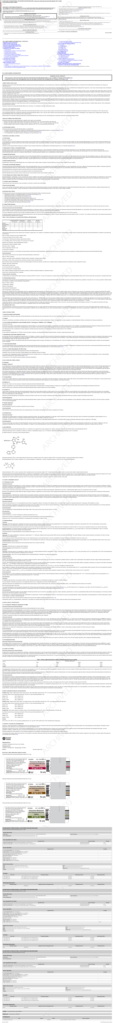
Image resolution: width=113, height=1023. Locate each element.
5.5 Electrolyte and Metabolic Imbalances (12, 54)
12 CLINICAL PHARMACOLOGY (65, 54)
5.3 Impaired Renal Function (10, 52)
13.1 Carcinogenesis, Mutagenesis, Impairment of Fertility (70, 60)
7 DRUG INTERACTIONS (9, 62)
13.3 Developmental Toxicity (65, 61)
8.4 (22, 374)
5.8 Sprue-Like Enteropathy (9, 57)
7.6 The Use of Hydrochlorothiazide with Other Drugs (70, 42)
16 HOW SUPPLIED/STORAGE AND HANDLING (69, 63)
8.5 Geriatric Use (62, 48)
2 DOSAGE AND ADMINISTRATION (11, 44)
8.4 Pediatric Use (62, 47)
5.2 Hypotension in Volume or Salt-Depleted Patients (15, 50)
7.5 (102, 24)
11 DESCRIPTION (61, 53)
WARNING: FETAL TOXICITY (10, 42)
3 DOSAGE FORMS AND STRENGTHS (12, 46)
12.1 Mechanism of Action (64, 55)
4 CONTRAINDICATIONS (9, 47)
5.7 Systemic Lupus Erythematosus (11, 56)
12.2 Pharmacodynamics (64, 56)
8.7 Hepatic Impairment (63, 50)
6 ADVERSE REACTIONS (9, 59)
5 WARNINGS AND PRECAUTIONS (11, 48)
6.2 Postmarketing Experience (10, 61)
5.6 (42, 199)
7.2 (71, 21)
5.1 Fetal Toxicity (7, 49)
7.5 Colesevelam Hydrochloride (65, 41)
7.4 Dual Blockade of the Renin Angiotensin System (14, 67)
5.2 (82, 8)
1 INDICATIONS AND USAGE (10, 43)
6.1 (100, 17)
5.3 (28, 131)
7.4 (100, 23)
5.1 (48, 16)
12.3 (62, 346)
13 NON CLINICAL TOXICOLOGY (65, 59)
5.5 (70, 12)
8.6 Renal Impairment (63, 49)
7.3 (109, 22)
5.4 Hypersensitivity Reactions (10, 53)
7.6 (79, 25)
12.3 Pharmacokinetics (63, 57)
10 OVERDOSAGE (61, 52)
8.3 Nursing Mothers (63, 46)
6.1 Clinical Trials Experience (10, 60)
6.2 (61, 130)
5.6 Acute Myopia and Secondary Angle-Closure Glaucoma (16, 55)
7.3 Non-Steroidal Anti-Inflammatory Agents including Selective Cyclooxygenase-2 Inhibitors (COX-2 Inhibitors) (27, 66)
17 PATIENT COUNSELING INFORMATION (68, 64)
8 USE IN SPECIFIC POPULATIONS (66, 43)
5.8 (28, 202)
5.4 (78, 11)
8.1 (8, 144)
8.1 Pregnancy (61, 44)
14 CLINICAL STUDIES (63, 62)
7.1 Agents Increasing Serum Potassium (12, 63)
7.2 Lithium (6, 64)
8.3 (88, 29)
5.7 (67, 14)
